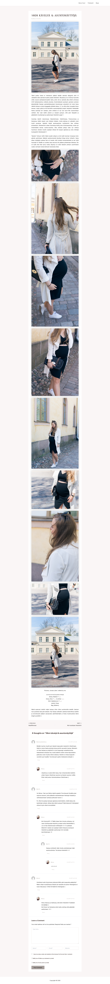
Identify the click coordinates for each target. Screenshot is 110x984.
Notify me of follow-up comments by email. (43, 958)
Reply (38, 760)
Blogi (97, 3)
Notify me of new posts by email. (41, 962)
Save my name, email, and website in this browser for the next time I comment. (53, 954)
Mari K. (38, 789)
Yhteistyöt (90, 3)
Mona (42, 769)
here (59, 696)
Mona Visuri (82, 3)
